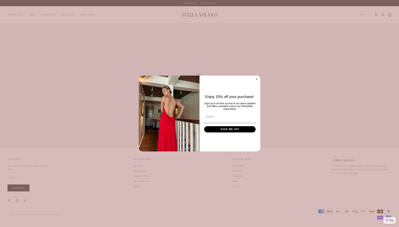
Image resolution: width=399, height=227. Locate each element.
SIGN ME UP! (230, 129)
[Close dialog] (257, 79)
